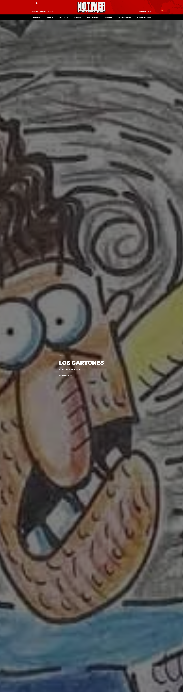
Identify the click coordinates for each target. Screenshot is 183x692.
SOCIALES (108, 17)
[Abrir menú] (32, 3)
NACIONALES (93, 17)
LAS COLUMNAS (125, 17)
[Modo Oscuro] (37, 3)
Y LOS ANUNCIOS (144, 17)
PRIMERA (49, 17)
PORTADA (35, 17)
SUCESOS (78, 17)
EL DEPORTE (63, 17)
